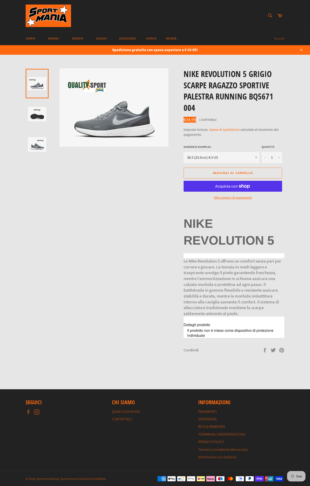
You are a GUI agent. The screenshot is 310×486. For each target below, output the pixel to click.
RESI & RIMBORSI (211, 426)
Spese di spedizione (224, 129)
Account (279, 38)
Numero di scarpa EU (197, 147)
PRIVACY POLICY (211, 441)
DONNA (54, 38)
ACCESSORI (127, 38)
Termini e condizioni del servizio (223, 449)
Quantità (268, 147)
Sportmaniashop (47, 479)
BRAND (171, 38)
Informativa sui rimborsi (217, 456)
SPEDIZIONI (207, 419)
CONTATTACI (122, 419)
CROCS (151, 38)
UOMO (31, 38)
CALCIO (101, 38)
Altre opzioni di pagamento (233, 197)
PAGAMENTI (207, 411)
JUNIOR (77, 38)
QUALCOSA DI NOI (126, 411)
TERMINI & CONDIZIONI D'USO (221, 434)
